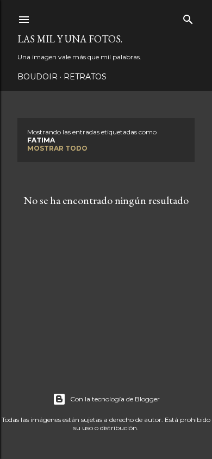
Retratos (85, 77)
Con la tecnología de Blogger (115, 399)
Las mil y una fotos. (69, 39)
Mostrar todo (57, 148)
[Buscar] (188, 17)
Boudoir (37, 77)
